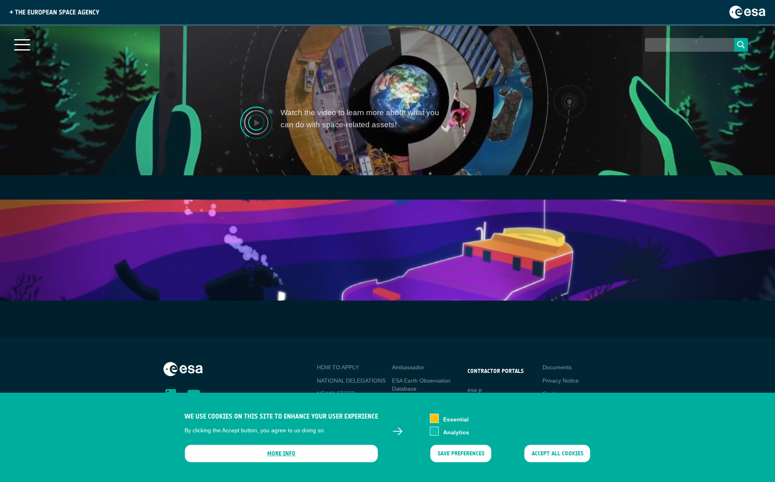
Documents (557, 367)
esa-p (474, 390)
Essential (456, 419)
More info (281, 453)
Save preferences (460, 453)
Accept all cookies (557, 453)
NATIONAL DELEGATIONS (351, 380)
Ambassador (408, 367)
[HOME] (183, 368)
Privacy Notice (560, 380)
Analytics (456, 432)
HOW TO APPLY (338, 367)
